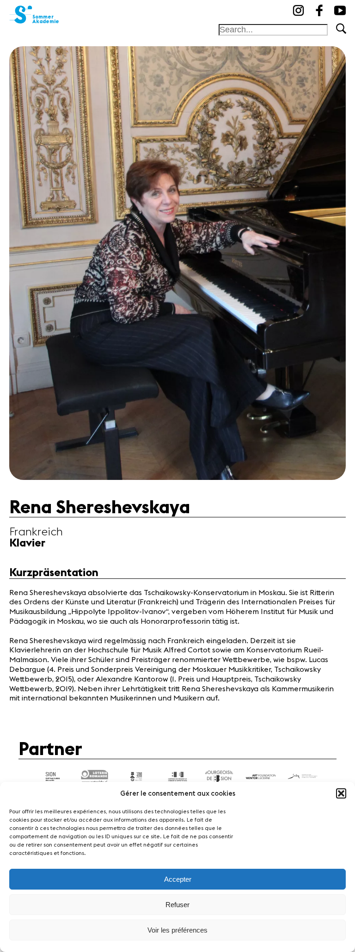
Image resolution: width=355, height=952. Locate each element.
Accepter (177, 879)
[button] (341, 793)
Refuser (177, 905)
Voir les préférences (177, 930)
